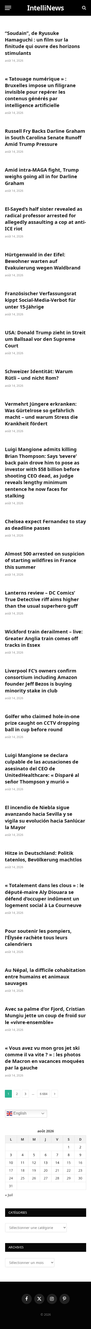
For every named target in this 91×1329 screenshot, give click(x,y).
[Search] (83, 7)
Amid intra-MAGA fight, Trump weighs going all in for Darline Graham (42, 176)
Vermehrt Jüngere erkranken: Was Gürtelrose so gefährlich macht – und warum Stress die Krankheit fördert (41, 414)
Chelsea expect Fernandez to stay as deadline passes (45, 524)
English (19, 1113)
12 (34, 1162)
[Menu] (8, 7)
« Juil (9, 1195)
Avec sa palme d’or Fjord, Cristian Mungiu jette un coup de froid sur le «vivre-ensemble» (45, 1015)
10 (11, 1162)
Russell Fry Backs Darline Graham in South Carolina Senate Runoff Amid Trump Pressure (45, 137)
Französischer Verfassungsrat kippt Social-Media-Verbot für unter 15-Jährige (40, 300)
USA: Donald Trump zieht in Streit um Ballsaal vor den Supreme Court (45, 339)
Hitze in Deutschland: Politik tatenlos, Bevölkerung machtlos (43, 856)
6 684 (43, 1094)
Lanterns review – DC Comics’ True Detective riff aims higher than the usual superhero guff (42, 599)
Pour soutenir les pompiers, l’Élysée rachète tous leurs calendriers (38, 937)
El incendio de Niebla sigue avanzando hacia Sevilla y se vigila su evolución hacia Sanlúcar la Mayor (45, 817)
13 (46, 1162)
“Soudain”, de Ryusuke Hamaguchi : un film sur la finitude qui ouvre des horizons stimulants (42, 43)
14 (57, 1162)
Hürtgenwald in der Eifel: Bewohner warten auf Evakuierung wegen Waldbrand (43, 261)
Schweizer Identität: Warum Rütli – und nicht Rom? (39, 374)
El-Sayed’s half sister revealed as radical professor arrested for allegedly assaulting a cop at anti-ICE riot (45, 219)
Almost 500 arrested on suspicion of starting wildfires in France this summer (44, 560)
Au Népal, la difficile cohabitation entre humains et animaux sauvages (45, 976)
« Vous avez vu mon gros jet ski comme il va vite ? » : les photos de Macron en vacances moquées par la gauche (44, 1058)
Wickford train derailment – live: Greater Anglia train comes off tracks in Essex (44, 638)
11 (23, 1162)
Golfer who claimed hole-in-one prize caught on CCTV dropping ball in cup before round (42, 723)
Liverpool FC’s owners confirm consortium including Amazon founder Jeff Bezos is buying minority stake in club (41, 680)
